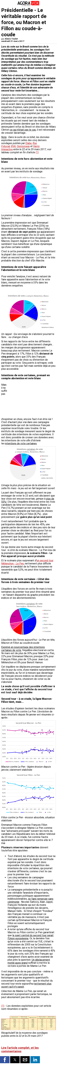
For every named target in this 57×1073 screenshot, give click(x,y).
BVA (13, 146)
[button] (5, 1059)
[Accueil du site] (28, 5)
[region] (32, 400)
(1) (37, 152)
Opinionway (23, 146)
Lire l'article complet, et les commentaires (20, 1049)
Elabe (28, 143)
